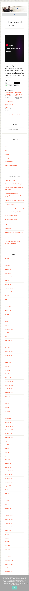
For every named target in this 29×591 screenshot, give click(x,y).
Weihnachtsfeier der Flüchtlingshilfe (14, 232)
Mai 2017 (7, 497)
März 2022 (7, 336)
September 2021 (9, 340)
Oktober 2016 (8, 523)
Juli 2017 (7, 489)
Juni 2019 (7, 403)
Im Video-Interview (10, 204)
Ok (14, 587)
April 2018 (7, 456)
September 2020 (9, 359)
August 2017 (8, 486)
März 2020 (7, 374)
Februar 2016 (8, 553)
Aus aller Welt (8, 143)
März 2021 (7, 347)
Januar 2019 (8, 422)
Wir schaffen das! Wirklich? (11, 215)
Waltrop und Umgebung (17, 114)
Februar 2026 (8, 269)
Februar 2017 (8, 508)
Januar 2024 (8, 310)
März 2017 (7, 504)
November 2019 (9, 385)
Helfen (6, 146)
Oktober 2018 (8, 433)
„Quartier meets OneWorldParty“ (13, 184)
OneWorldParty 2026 (10, 180)
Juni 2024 (7, 299)
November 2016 (9, 519)
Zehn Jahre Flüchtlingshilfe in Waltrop (14, 208)
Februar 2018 (8, 463)
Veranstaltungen (9, 161)
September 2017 (9, 482)
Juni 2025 (7, 280)
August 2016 (8, 530)
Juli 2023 (7, 314)
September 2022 (9, 329)
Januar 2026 (8, 273)
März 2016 (7, 549)
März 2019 (7, 415)
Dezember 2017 (9, 471)
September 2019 (9, 392)
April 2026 (7, 265)
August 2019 (8, 396)
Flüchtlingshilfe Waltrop (14, 9)
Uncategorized (8, 158)
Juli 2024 (7, 295)
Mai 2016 (7, 541)
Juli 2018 (7, 445)
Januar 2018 (8, 467)
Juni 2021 (7, 344)
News (10, 114)
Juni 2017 (7, 493)
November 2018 (9, 430)
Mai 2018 (7, 452)
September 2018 (9, 437)
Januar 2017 (8, 512)
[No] (27, 583)
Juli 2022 (7, 333)
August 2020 (8, 362)
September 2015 (9, 571)
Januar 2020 (8, 377)
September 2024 (9, 291)
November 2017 (9, 474)
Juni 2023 (7, 318)
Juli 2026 (7, 258)
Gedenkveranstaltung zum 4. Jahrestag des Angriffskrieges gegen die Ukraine (14, 195)
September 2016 (9, 527)
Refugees (7, 154)
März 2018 (7, 459)
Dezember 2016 (9, 515)
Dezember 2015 (9, 560)
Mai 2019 (7, 407)
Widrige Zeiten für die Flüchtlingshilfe (14, 200)
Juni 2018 (7, 448)
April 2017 (7, 500)
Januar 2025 (8, 284)
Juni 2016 (7, 538)
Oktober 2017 (8, 478)
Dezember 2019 (9, 381)
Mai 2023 (7, 321)
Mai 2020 (7, 366)
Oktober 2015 (8, 568)
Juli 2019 (7, 400)
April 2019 (7, 411)
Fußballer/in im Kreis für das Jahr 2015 (18, 94)
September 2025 (9, 277)
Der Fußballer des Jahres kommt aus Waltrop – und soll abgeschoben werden (9, 104)
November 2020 (9, 351)
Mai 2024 (7, 303)
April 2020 (7, 370)
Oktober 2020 (8, 355)
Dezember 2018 (9, 426)
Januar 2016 (8, 556)
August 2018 (8, 441)
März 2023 (7, 325)
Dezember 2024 (9, 288)
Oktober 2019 (8, 389)
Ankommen (8, 228)
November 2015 (9, 564)
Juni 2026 (7, 262)
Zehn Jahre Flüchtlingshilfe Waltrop (14, 212)
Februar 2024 (8, 306)
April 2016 (7, 545)
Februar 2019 (8, 418)
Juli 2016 (7, 534)
